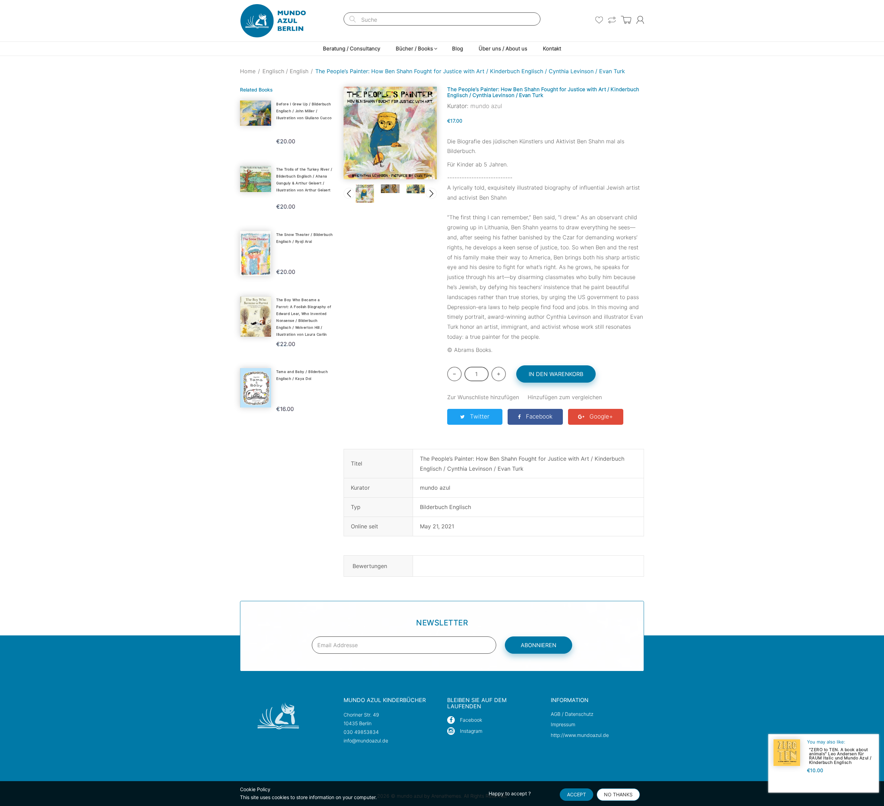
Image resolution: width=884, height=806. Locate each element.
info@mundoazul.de (366, 740)
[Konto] (640, 20)
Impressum (563, 724)
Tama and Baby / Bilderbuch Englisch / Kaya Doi (302, 375)
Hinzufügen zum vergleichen (565, 397)
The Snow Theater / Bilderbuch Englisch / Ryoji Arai (304, 237)
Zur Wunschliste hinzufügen (483, 397)
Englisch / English (285, 71)
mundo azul (486, 106)
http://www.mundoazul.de (580, 735)
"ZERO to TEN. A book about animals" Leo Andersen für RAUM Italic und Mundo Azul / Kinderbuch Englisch (840, 756)
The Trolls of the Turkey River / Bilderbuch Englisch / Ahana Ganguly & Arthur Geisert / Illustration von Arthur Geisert (304, 179)
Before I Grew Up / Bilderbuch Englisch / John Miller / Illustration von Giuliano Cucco (304, 111)
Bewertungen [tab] (370, 566)
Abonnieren (538, 645)
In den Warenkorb (556, 374)
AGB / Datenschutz (572, 714)
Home (248, 71)
